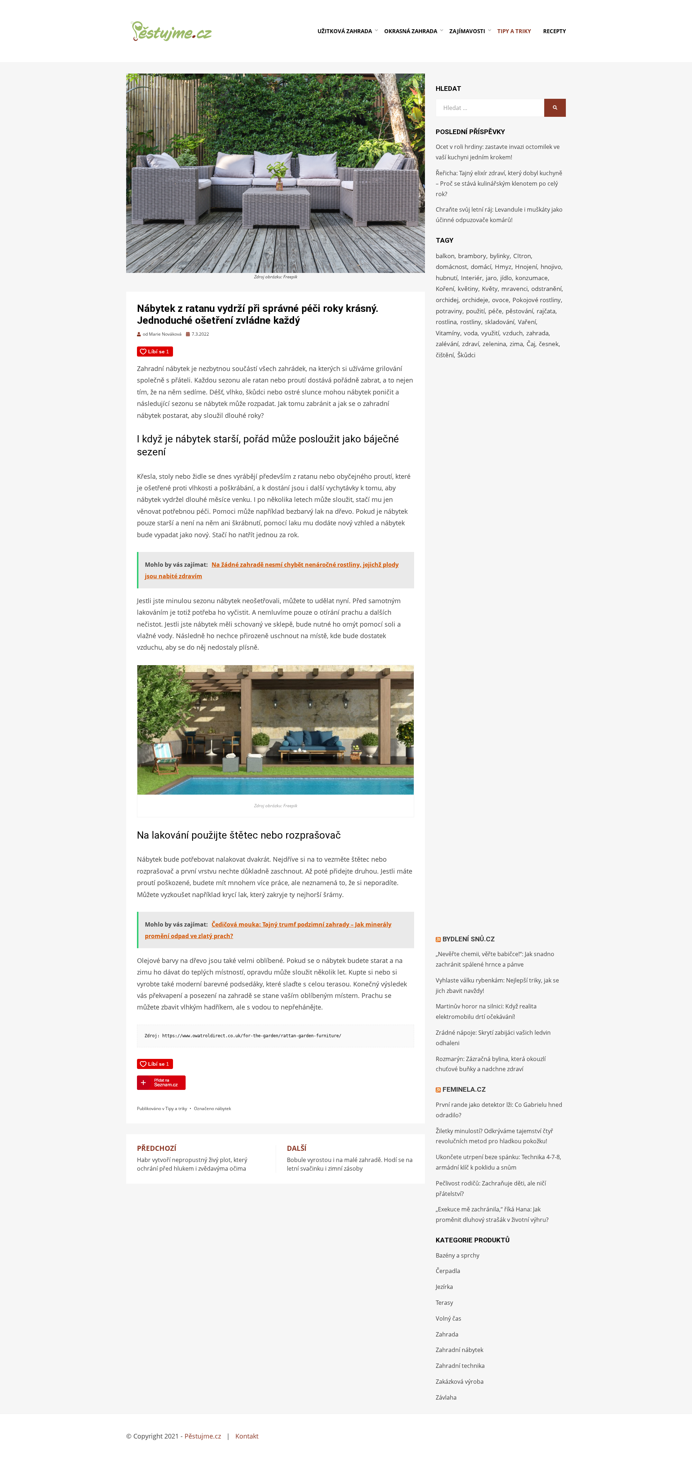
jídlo (506, 278)
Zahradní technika (460, 1366)
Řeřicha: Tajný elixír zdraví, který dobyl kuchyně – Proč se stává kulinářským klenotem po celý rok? (499, 183)
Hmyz (503, 266)
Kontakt (246, 1436)
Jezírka (444, 1287)
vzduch (513, 333)
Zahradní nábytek (459, 1350)
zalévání (447, 344)
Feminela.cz (464, 1089)
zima (516, 344)
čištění (445, 355)
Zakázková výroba (460, 1382)
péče (495, 311)
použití (475, 311)
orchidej (447, 300)
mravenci (514, 288)
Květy (490, 288)
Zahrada (447, 1334)
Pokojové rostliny (537, 300)
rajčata (546, 311)
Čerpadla (448, 1271)
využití (490, 333)
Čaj (531, 344)
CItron (522, 256)
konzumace (531, 278)
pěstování (519, 311)
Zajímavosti (467, 31)
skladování (499, 322)
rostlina (446, 322)
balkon (445, 256)
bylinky (500, 256)
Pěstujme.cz (203, 1436)
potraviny (449, 311)
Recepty (554, 31)
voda (471, 333)
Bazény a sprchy (457, 1255)
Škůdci (466, 355)
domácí (481, 266)
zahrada (537, 333)
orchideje (475, 300)
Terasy (444, 1303)
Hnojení (526, 266)
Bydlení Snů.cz (469, 939)
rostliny (470, 322)
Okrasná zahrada (410, 31)
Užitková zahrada (345, 31)
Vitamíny (448, 333)
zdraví (470, 344)
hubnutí (446, 278)
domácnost (451, 266)
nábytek (223, 1108)
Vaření (527, 322)
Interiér (471, 278)
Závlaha (446, 1397)
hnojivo (551, 266)
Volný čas (448, 1318)
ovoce (500, 300)
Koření (445, 288)
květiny (468, 288)
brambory (472, 256)
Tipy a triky (514, 31)
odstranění (546, 288)
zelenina (494, 344)
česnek (549, 344)
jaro (491, 278)
